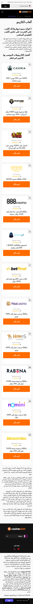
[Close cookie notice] (29, 599)
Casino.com (27, 16)
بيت (20, 16)
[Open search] (2, 12)
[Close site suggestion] (2, 2)
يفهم (9, 600)
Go (6, 6)
